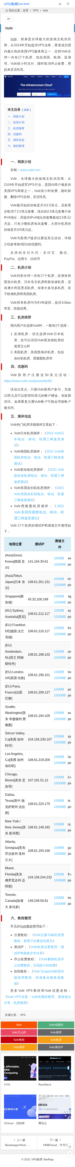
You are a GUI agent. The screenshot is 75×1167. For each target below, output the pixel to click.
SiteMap (48, 1159)
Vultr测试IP (56, 1047)
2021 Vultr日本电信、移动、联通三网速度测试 (39, 439)
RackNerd (44, 1084)
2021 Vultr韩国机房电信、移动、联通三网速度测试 (39, 457)
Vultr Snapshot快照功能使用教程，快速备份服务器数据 (39, 977)
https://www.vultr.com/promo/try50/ (28, 381)
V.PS (7, 1084)
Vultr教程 (26, 926)
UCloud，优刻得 (14, 1123)
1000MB (60, 564)
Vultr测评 (19, 1047)
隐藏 (26, 109)
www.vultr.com (30, 170)
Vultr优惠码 (56, 1024)
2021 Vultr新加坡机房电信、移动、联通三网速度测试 (39, 476)
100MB (59, 558)
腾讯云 (42, 1123)
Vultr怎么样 (19, 1032)
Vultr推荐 (56, 1032)
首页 (25, 10)
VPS (35, 10)
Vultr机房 (56, 1039)
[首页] (70, 1146)
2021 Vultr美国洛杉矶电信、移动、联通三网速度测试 (39, 494)
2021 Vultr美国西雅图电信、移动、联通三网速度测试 (39, 512)
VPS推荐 (36, 1159)
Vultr (13, 39)
